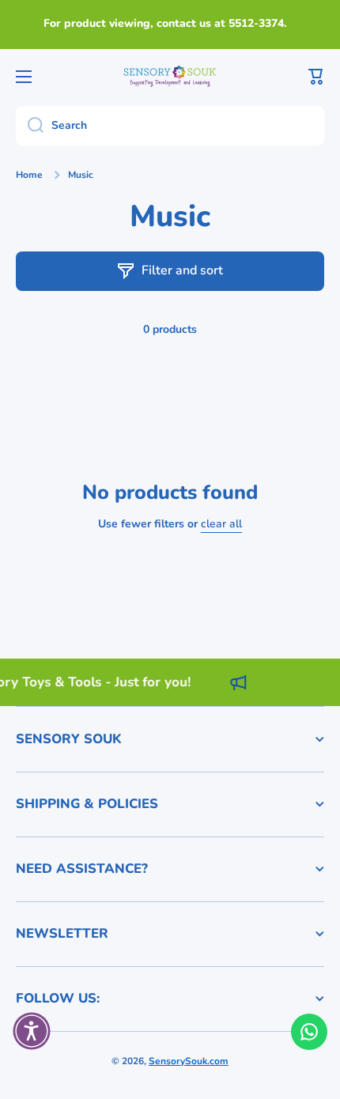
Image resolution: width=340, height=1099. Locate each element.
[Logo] (170, 76)
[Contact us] (309, 1032)
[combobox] (170, 125)
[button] (316, 77)
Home (29, 175)
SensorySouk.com (189, 1061)
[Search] (29, 125)
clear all (221, 524)
